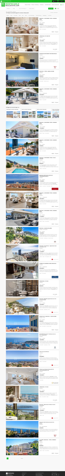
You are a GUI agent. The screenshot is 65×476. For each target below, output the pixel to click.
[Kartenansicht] (56, 8)
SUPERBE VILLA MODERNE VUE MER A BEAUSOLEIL (47, 263)
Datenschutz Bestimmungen (39, 475)
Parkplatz (7, 15)
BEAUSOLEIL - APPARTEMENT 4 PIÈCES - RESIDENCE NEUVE (48, 123)
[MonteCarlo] (10, 5)
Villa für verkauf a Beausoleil (41, 109)
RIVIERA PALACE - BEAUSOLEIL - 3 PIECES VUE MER (47, 316)
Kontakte (23, 475)
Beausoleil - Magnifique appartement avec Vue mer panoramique (47, 299)
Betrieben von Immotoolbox (9, 475)
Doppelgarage (44, 15)
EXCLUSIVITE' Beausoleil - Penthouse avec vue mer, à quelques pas (47, 334)
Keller (23, 15)
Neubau (20, 15)
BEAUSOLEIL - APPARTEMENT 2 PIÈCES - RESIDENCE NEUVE (48, 19)
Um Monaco (42, 4)
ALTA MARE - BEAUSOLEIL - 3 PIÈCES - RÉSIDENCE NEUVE (47, 440)
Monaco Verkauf (27, 4)
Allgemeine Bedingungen (39, 474)
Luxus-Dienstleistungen (31, 15)
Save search (51, 8)
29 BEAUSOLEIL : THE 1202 (43, 386)
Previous (6, 114)
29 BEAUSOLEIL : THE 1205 (43, 281)
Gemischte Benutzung (38, 15)
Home (7, 11)
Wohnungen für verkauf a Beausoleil (12, 109)
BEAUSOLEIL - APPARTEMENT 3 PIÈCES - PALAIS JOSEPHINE (47, 158)
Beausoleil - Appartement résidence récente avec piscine (47, 405)
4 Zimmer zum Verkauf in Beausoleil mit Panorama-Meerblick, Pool (46, 370)
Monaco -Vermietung (35, 4)
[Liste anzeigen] (55, 8)
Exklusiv (26, 15)
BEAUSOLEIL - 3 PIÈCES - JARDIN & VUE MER (46, 71)
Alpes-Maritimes (10, 11)
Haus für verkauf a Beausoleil (26, 109)
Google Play (62, 1)
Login (63, 4)
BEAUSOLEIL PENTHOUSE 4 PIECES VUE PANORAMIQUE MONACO (46, 176)
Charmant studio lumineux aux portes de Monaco (46, 423)
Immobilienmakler (48, 4)
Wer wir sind (23, 474)
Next (59, 114)
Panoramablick (15, 15)
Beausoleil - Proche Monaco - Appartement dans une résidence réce (48, 246)
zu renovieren (49, 15)
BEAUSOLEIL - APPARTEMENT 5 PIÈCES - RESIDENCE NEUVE (48, 89)
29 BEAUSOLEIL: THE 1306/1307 (44, 36)
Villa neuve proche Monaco (44, 351)
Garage (11, 15)
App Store (55, 1)
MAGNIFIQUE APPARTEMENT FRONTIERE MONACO (48, 53)
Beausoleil (14, 11)
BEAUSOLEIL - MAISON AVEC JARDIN (45, 228)
